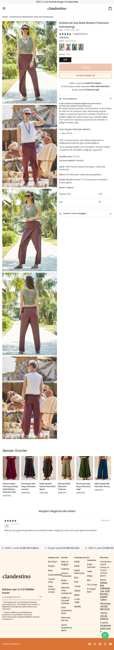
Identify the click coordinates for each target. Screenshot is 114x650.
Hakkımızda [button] (53, 557)
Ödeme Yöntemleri (66, 574)
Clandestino (14, 644)
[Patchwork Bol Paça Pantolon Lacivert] (29, 468)
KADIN (77, 561)
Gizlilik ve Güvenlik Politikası (65, 600)
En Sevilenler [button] (91, 558)
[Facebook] (89, 644)
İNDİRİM (77, 606)
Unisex (5, 17)
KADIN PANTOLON (79, 572)
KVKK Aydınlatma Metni (66, 610)
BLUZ (76, 577)
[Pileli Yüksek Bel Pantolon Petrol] (103, 468)
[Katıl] (39, 596)
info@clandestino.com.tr (105, 628)
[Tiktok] (95, 644)
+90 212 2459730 (104, 617)
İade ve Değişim (65, 563)
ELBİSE (77, 566)
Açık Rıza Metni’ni (25, 617)
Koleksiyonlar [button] (80, 557)
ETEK (76, 582)
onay (34, 606)
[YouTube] (110, 644)
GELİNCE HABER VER (85, 75)
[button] (65, 34)
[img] (10, 521)
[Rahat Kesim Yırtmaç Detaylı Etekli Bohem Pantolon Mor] (11, 468)
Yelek (89, 571)
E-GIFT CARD (77, 601)
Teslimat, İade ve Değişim (74, 213)
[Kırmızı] (68, 47)
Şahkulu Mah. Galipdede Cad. (105, 587)
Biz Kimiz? (52, 561)
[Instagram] (105, 644)
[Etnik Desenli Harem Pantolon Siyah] (47, 468)
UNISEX (77, 590)
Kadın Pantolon (91, 566)
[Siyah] (74, 47)
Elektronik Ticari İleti (10, 606)
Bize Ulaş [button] (104, 557)
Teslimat (65, 569)
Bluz (89, 580)
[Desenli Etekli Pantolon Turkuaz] (66, 468)
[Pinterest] (100, 644)
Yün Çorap (92, 584)
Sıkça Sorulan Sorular (51, 589)
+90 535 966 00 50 (105, 608)
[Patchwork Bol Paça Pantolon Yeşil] (84, 468)
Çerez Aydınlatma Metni (66, 628)
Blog (50, 570)
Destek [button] (64, 557)
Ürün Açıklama (69, 99)
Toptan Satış (51, 580)
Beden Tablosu (65, 582)
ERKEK (77, 595)
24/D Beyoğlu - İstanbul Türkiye (105, 595)
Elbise (89, 576)
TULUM (77, 586)
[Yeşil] (80, 47)
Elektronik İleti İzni (65, 619)
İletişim (51, 566)
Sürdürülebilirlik (55, 575)
